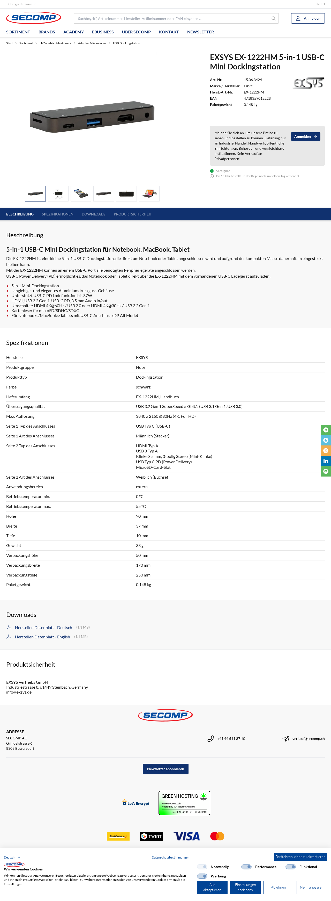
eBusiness (103, 31)
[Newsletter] (326, 471)
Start (9, 43)
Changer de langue (20, 4)
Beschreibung (20, 214)
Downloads (94, 214)
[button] (12, 857)
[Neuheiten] (326, 430)
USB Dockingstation (126, 43)
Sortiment (18, 31)
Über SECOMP (136, 31)
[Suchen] (274, 18)
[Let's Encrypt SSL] (135, 803)
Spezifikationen (57, 214)
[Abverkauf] (326, 450)
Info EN (319, 4)
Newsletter (200, 31)
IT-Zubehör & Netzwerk (55, 43)
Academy (73, 31)
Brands (47, 31)
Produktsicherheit (133, 214)
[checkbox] (202, 866)
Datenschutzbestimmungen (170, 857)
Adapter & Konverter (92, 43)
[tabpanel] (92, 117)
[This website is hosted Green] (184, 803)
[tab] (35, 193)
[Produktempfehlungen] (326, 440)
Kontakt (169, 31)
